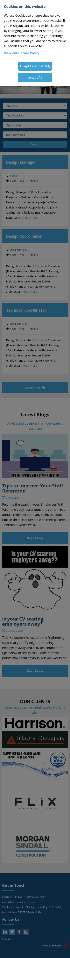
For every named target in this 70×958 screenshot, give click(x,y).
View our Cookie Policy (21, 53)
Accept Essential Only (35, 66)
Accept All (35, 77)
